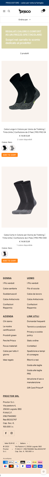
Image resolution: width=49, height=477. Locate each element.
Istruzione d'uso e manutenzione (35, 380)
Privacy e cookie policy (35, 333)
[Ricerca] (9, 11)
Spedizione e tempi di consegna (36, 353)
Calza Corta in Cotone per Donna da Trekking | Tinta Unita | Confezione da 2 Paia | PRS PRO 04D (24, 236)
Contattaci (32, 346)
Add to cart (9, 155)
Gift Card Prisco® (35, 387)
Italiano (23, 443)
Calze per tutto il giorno (10, 353)
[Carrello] (42, 11)
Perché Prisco (9, 340)
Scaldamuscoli (10, 294)
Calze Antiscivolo (11, 299)
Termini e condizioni (36, 326)
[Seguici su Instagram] (11, 433)
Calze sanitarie (10, 288)
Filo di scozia (33, 288)
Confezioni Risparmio (8, 306)
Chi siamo (7, 321)
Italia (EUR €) (10, 443)
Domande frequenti (36, 321)
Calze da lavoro (34, 294)
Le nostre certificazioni (9, 328)
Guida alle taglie (34, 365)
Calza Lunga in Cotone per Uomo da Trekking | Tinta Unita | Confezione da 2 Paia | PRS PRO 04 (24, 130)
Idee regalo (8, 360)
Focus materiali (10, 346)
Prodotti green (9, 335)
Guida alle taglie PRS (34, 372)
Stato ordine (32, 340)
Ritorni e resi (33, 360)
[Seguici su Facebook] (6, 433)
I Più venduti (8, 283)
